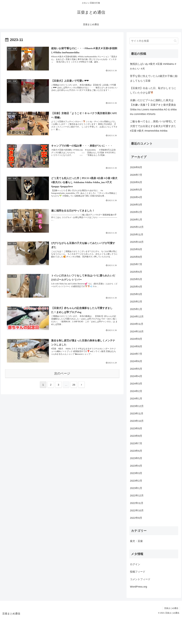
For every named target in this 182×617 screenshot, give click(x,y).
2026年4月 (136, 197)
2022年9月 (136, 517)
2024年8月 (136, 346)
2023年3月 (136, 473)
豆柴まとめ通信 (171, 608)
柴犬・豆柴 (136, 541)
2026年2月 (136, 212)
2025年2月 (136, 301)
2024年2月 (136, 391)
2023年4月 (136, 465)
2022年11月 (136, 503)
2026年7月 (136, 174)
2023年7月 (136, 443)
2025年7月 (136, 264)
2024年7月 (136, 353)
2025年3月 (136, 294)
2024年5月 (136, 368)
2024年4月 (136, 376)
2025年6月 (136, 271)
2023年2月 (136, 480)
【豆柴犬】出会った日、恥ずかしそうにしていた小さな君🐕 (153, 90)
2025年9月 (136, 249)
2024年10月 (137, 331)
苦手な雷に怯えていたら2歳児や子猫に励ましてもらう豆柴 (153, 78)
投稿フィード (137, 571)
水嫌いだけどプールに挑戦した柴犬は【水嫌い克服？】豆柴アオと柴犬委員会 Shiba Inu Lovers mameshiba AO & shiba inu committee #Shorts (153, 107)
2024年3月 (136, 383)
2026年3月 (136, 204)
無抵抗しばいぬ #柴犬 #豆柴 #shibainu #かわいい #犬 (153, 66)
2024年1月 (136, 398)
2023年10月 (137, 420)
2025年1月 (136, 309)
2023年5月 (136, 458)
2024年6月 (136, 361)
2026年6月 (136, 182)
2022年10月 (137, 510)
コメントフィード (140, 579)
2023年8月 (136, 435)
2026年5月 (136, 189)
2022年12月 (137, 495)
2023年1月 (136, 488)
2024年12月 (137, 316)
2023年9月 (136, 428)
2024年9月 (136, 338)
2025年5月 (136, 279)
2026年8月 (136, 167)
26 (73, 384)
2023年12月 (137, 406)
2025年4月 (136, 286)
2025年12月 (137, 227)
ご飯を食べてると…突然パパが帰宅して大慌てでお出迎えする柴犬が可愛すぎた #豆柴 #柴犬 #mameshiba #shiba (153, 126)
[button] (175, 40)
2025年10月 (137, 242)
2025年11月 (136, 234)
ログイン (135, 564)
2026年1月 (136, 219)
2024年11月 (136, 324)
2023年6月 (136, 450)
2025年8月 (136, 256)
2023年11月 (136, 413)
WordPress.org (138, 586)
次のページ (62, 373)
